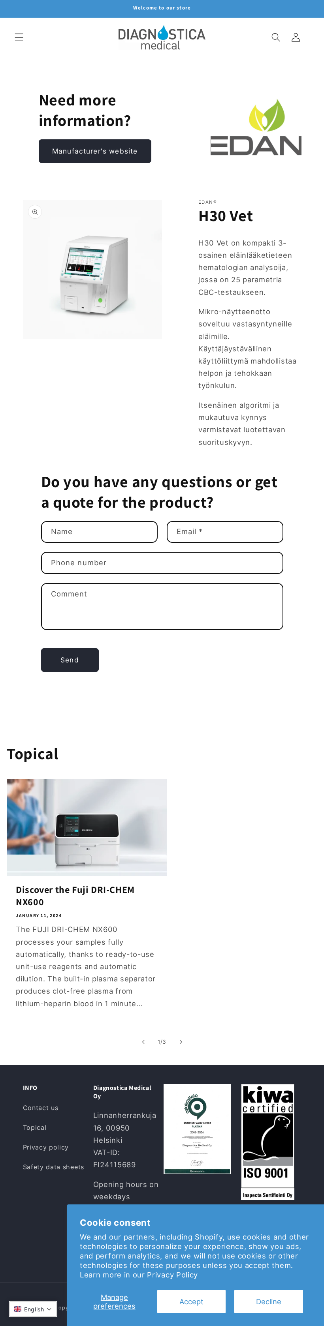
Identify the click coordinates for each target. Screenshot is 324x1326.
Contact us (40, 1108)
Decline (268, 1301)
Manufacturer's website (95, 151)
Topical (35, 1127)
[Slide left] (143, 1042)
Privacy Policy (172, 1274)
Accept (191, 1301)
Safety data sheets (53, 1167)
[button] (19, 37)
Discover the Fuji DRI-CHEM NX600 (75, 895)
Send (69, 660)
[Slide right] (180, 1042)
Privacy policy (46, 1147)
